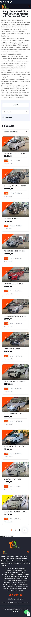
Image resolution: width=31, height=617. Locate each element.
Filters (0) (15, 105)
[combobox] (15, 131)
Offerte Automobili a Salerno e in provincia (13, 558)
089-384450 (15, 594)
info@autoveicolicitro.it (15, 599)
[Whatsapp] (26, 612)
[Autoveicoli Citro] (5, 6)
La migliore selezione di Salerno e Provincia (14, 556)
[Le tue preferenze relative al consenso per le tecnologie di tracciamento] (28, 614)
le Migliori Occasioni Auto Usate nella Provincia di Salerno (15, 561)
